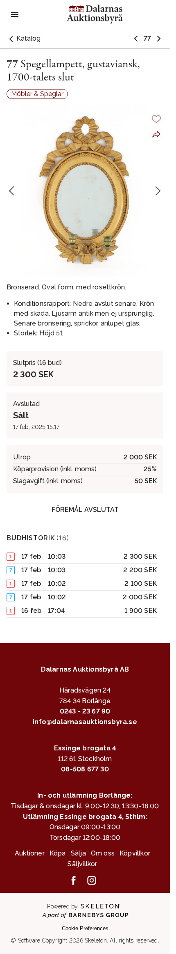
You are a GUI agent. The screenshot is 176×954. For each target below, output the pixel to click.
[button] (24, 38)
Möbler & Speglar (37, 94)
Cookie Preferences (85, 928)
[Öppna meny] (15, 14)
